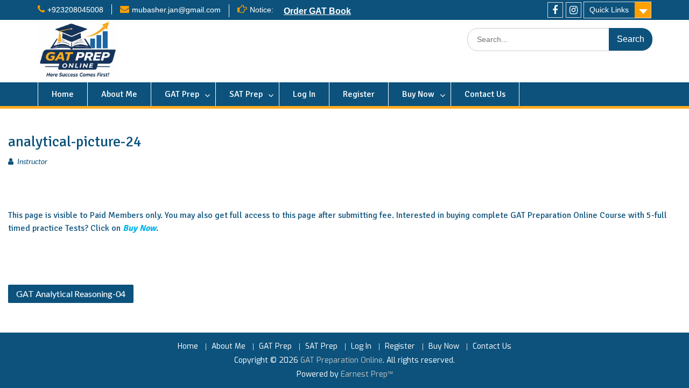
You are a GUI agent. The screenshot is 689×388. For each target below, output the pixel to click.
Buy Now (418, 94)
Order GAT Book (317, 11)
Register (359, 94)
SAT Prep (246, 94)
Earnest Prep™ (367, 374)
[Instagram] (573, 10)
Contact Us (485, 94)
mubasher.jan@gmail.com (176, 9)
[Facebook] (555, 10)
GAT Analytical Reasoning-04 (70, 293)
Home (63, 94)
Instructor (32, 161)
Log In (304, 94)
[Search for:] (559, 39)
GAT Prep (182, 94)
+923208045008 (75, 9)
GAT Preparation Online (341, 360)
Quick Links (609, 9)
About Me (119, 94)
